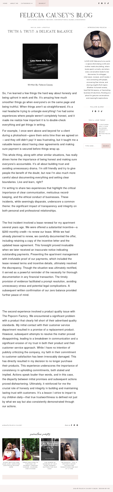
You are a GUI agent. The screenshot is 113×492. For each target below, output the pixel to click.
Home (5, 3)
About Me (14, 3)
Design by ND (104, 488)
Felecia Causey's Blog (56, 16)
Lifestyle (46, 27)
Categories (26, 3)
